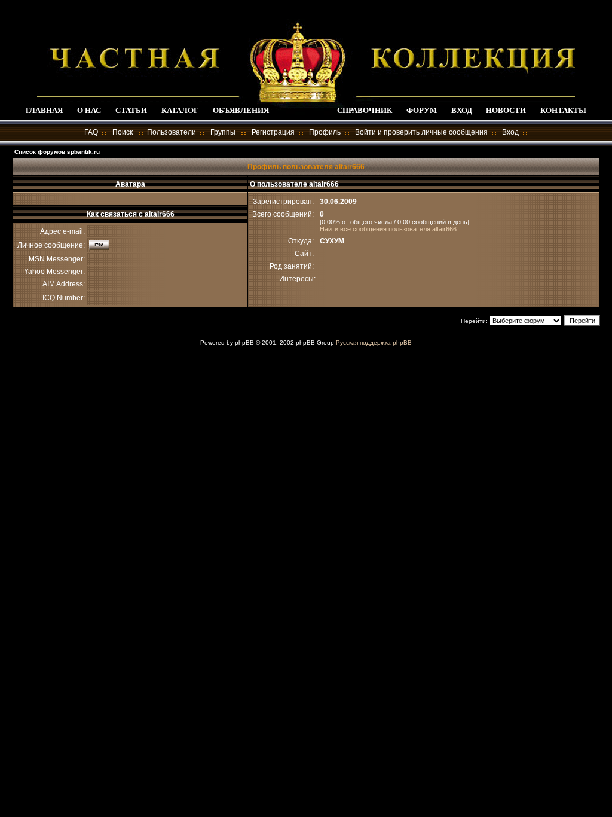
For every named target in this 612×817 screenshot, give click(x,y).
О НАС (89, 110)
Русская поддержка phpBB (374, 342)
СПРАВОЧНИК (364, 110)
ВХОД (461, 110)
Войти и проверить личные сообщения (421, 132)
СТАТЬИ (131, 110)
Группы (222, 132)
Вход (510, 132)
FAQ (91, 132)
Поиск (122, 132)
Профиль (325, 132)
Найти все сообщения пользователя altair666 (388, 229)
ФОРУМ (421, 110)
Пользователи (171, 132)
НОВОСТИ (506, 110)
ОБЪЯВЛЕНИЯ (241, 110)
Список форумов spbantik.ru (57, 151)
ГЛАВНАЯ (44, 110)
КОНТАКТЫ (563, 110)
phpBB (244, 342)
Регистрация (273, 132)
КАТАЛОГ (179, 110)
